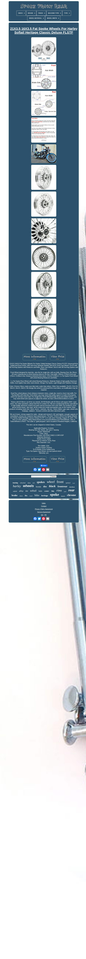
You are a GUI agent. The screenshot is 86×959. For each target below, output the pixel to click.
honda (38, 487)
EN (42, 515)
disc (45, 486)
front (60, 482)
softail (33, 490)
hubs (40, 491)
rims (59, 490)
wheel (51, 482)
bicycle (63, 496)
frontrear (62, 486)
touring (15, 483)
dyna (29, 483)
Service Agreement (43, 512)
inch (34, 483)
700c (52, 491)
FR (45, 515)
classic (21, 496)
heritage (44, 495)
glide (65, 491)
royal (31, 496)
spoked (68, 483)
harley (17, 486)
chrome (71, 495)
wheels (28, 486)
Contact (43, 506)
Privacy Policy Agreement (44, 509)
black (52, 486)
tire (26, 491)
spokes (41, 482)
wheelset (23, 483)
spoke (54, 494)
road (73, 483)
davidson (72, 487)
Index (44, 503)
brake (14, 495)
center (46, 491)
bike (37, 495)
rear (71, 490)
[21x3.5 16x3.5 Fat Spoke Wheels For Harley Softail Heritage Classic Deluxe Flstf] (44, 50)
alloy (21, 491)
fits (26, 496)
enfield (15, 491)
